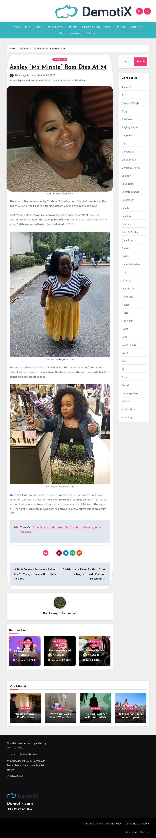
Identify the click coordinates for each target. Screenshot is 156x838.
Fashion (126, 216)
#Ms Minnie (79, 80)
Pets (124, 337)
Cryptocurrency (131, 167)
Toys (124, 377)
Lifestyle (127, 280)
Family (125, 208)
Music (95, 645)
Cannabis (127, 135)
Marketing (127, 296)
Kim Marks (23, 655)
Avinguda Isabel (27, 75)
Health (73, 27)
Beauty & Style (91, 27)
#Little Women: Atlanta (60, 80)
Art (123, 95)
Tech (27, 27)
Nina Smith (58, 655)
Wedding (127, 417)
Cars (62, 33)
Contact (92, 33)
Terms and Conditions (136, 823)
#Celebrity (41, 80)
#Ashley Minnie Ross (23, 80)
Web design (128, 409)
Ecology (126, 175)
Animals (126, 87)
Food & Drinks (56, 27)
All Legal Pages (94, 823)
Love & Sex (128, 288)
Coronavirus (129, 159)
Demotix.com (20, 803)
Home (16, 27)
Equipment (128, 200)
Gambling (127, 240)
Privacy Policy (114, 823)
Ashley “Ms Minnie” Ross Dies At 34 (58, 67)
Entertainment (130, 191)
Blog (124, 111)
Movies (121, 27)
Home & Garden (131, 264)
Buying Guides (130, 127)
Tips (124, 369)
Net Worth (75, 33)
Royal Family (129, 345)
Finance (126, 224)
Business (127, 119)
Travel (108, 27)
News (125, 328)
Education (128, 183)
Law (124, 272)
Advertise (131, 832)
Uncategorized (130, 393)
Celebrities (136, 27)
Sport (125, 353)
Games (39, 27)
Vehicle (126, 401)
